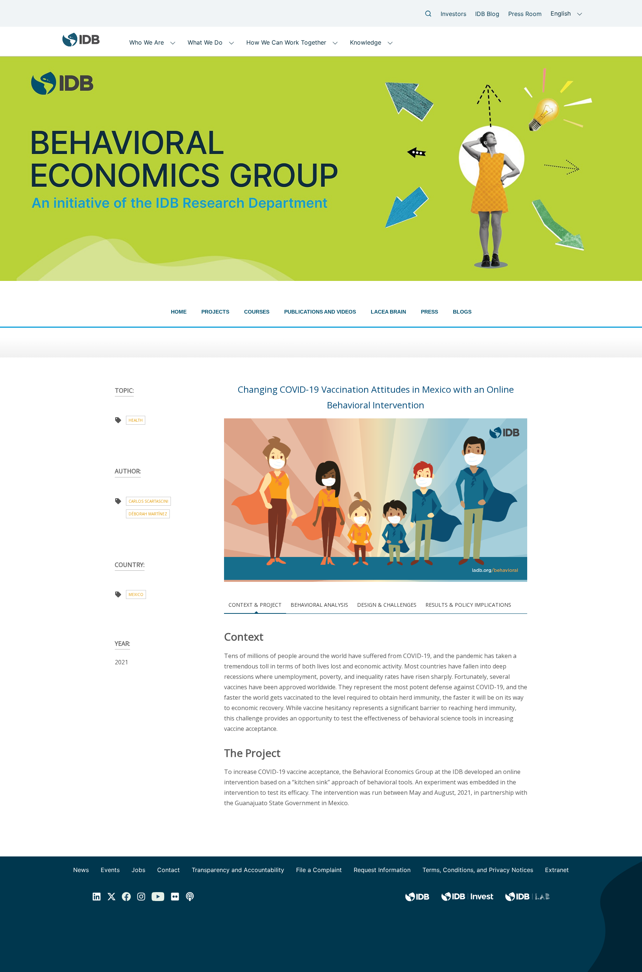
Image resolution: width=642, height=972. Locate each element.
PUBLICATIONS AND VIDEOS (320, 312)
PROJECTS (215, 312)
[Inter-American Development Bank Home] (81, 43)
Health (136, 420)
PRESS (429, 312)
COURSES (256, 312)
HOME (179, 312)
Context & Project (255, 604)
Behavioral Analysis (319, 604)
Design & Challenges (386, 604)
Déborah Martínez (148, 513)
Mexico (136, 594)
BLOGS (462, 312)
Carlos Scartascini (148, 501)
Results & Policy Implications (468, 604)
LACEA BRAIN (388, 312)
